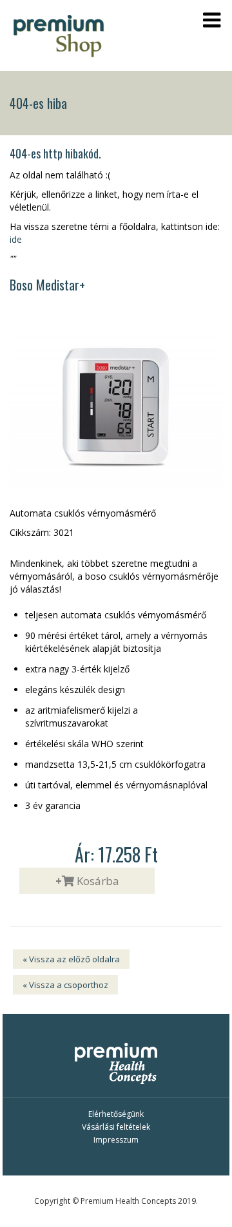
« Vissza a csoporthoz (65, 985)
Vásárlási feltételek (116, 1126)
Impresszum (116, 1139)
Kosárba (87, 880)
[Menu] (212, 20)
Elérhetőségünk (116, 1113)
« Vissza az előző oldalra (71, 959)
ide (16, 239)
